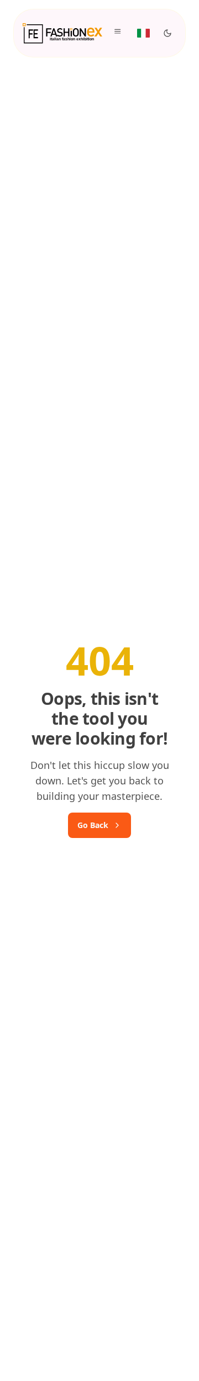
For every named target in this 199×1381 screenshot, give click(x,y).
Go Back (92, 825)
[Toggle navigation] (119, 33)
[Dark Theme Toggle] (167, 33)
